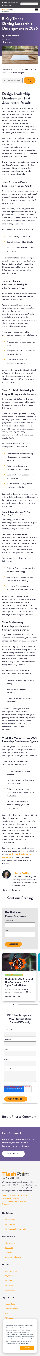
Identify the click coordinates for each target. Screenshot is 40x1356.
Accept (27, 1348)
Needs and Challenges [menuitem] (13, 1257)
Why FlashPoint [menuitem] (11, 1276)
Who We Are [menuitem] (9, 1285)
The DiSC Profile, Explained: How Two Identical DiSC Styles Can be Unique (19, 982)
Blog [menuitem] (6, 1313)
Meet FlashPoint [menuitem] (11, 1271)
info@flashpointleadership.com (11, 2)
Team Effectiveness (14, 975)
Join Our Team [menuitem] (10, 1290)
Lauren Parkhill (12, 35)
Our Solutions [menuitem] (10, 1220)
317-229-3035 (7, 5)
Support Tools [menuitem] (10, 1304)
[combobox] (29, 4)
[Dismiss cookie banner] (33, 1322)
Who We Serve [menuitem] (10, 1243)
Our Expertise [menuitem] (10, 1224)
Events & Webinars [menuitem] (11, 1309)
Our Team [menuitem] (8, 1281)
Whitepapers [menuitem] (9, 1318)
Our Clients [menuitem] (9, 1248)
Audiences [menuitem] (8, 1252)
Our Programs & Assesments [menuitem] (15, 1229)
